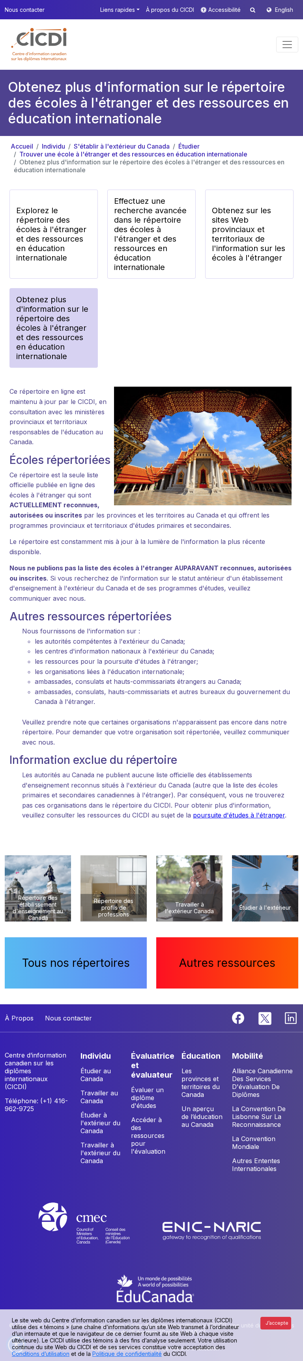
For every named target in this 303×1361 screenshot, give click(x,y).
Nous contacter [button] (25, 9)
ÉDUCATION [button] (201, 1056)
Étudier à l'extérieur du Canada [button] (100, 1123)
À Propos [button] (19, 1018)
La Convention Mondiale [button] (253, 1143)
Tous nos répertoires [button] (76, 963)
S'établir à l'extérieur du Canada (122, 146)
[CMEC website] (94, 1230)
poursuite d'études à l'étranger (239, 815)
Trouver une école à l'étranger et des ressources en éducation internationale (133, 154)
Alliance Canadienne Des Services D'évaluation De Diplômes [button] (262, 1082)
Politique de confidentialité (127, 1353)
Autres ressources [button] (227, 963)
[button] (39, 44)
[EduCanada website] (155, 1288)
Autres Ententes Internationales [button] (256, 1165)
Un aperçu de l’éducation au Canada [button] (202, 1116)
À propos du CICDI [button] (170, 9)
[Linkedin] (290, 1017)
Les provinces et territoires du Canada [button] (200, 1082)
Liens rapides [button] (117, 9)
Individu (53, 146)
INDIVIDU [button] (95, 1056)
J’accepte (277, 1323)
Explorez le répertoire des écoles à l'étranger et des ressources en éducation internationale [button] (51, 234)
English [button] (284, 9)
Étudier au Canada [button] (95, 1075)
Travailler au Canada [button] (99, 1097)
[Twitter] (265, 1017)
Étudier (189, 146)
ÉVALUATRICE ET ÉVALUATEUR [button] (152, 1065)
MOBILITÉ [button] (247, 1056)
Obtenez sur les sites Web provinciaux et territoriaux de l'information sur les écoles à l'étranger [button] (248, 234)
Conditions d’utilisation (40, 1353)
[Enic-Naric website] (212, 1230)
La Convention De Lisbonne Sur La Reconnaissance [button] (259, 1116)
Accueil (22, 146)
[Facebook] (239, 1017)
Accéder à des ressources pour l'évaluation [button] (148, 1135)
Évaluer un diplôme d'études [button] (147, 1098)
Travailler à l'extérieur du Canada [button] (100, 1153)
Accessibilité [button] (225, 9)
